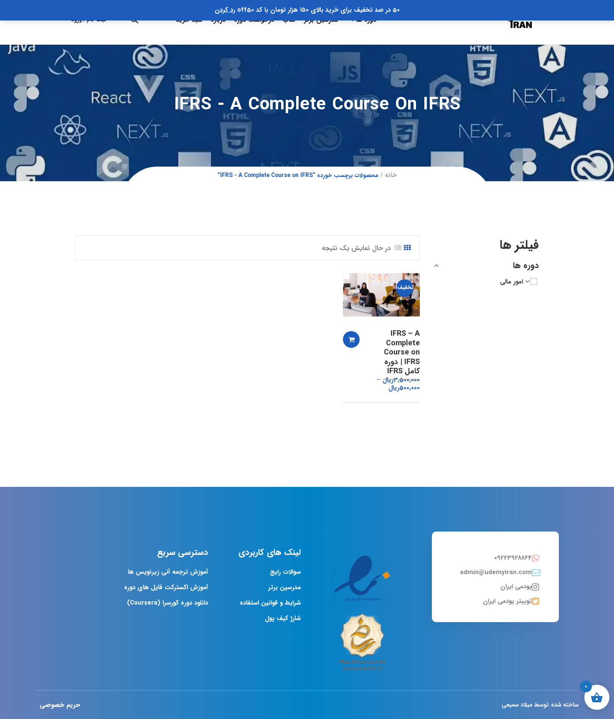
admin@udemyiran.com (496, 572)
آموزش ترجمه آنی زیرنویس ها (168, 572)
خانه (391, 175)
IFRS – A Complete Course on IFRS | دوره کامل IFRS (402, 352)
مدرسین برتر (284, 587)
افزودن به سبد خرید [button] (351, 339)
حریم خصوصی (60, 705)
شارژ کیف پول (283, 618)
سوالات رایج (285, 572)
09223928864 (513, 558)
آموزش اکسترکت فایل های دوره (166, 587)
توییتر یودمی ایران (507, 601)
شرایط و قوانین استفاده (270, 603)
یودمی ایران (516, 587)
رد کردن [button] (225, 10)
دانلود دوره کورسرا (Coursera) (167, 603)
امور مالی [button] (511, 282)
